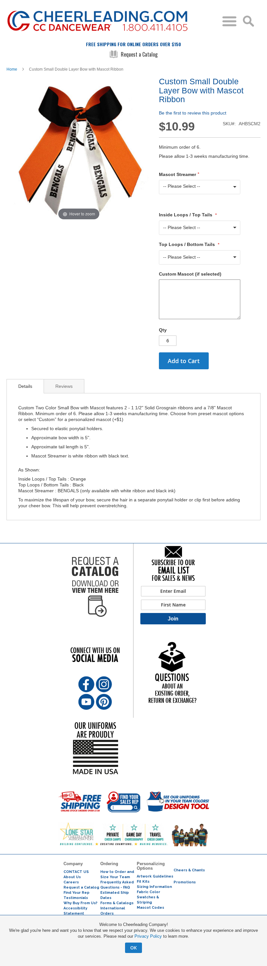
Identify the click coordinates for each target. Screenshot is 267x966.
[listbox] (199, 187)
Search (248, 21)
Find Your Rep (76, 893)
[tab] (25, 386)
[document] (133, 937)
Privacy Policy (148, 936)
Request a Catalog (139, 54)
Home (12, 69)
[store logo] (112, 23)
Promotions (185, 882)
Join (173, 618)
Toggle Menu (229, 21)
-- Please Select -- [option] (181, 186)
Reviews (64, 386)
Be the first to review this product (192, 113)
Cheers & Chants (189, 870)
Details (25, 386)
